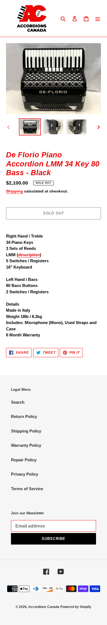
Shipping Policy (26, 431)
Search (17, 402)
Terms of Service (27, 488)
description (29, 254)
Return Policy (24, 416)
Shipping (14, 191)
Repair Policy (23, 459)
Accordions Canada (43, 607)
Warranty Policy (26, 445)
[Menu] (97, 18)
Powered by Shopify (75, 607)
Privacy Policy (24, 474)
